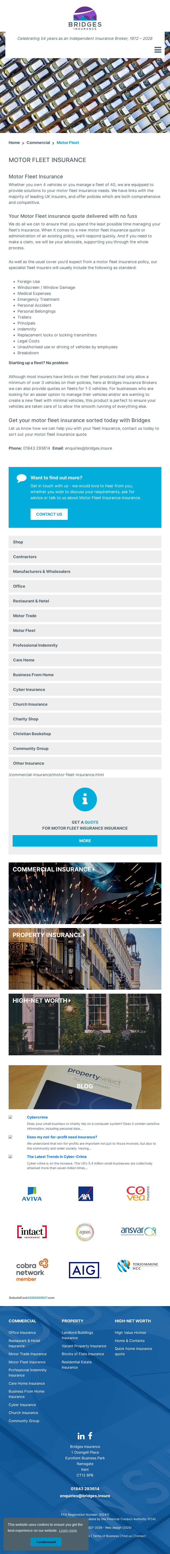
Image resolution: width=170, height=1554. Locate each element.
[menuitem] (85, 542)
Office (19, 586)
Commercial (38, 142)
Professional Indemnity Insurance (28, 1372)
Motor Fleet (24, 630)
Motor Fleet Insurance (27, 1362)
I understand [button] (46, 1542)
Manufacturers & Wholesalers (41, 571)
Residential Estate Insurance (77, 1364)
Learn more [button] (68, 1530)
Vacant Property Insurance (84, 1346)
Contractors (25, 556)
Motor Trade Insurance (27, 1354)
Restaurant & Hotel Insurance (24, 1343)
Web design (113, 1527)
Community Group (30, 748)
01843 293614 (85, 1488)
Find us (127, 1536)
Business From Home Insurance (26, 1394)
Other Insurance (28, 763)
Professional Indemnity (35, 645)
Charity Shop (25, 719)
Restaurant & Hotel (31, 601)
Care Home (24, 660)
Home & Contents (130, 1340)
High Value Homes (130, 1332)
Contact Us (49, 514)
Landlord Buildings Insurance (77, 1335)
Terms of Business (106, 1536)
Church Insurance (30, 704)
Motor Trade (25, 615)
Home (14, 142)
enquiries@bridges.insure (85, 1495)
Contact (140, 1536)
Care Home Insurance (27, 1383)
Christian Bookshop (32, 733)
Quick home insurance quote (133, 1351)
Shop (18, 542)
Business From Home (33, 674)
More (85, 840)
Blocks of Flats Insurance (83, 1354)
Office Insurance (22, 1332)
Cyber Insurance (29, 689)
